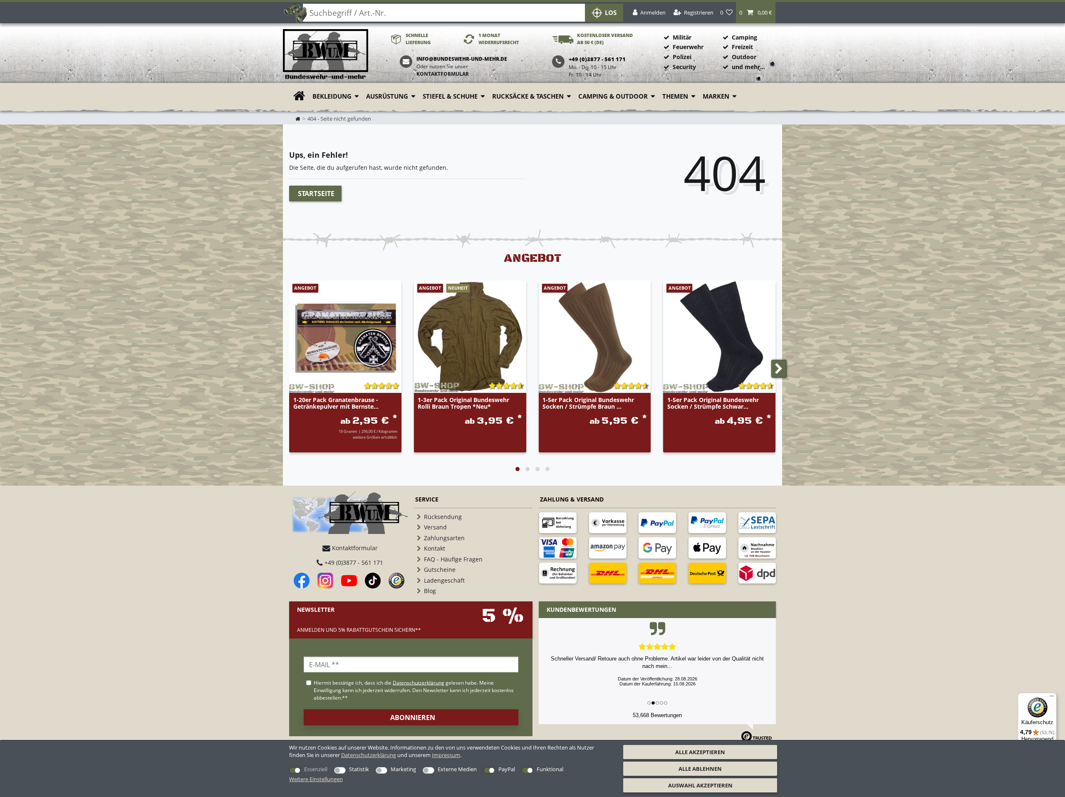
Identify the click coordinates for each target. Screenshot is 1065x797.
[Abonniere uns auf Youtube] (349, 580)
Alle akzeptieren (700, 752)
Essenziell (315, 769)
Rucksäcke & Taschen (528, 96)
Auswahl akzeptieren (700, 785)
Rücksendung (443, 517)
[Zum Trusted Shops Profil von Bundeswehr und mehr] (396, 580)
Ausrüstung (387, 96)
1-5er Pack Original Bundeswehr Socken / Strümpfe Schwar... (713, 403)
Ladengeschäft (444, 580)
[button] (755, 12)
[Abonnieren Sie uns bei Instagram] (325, 580)
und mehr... (748, 67)
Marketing (403, 769)
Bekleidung (332, 96)
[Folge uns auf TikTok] (373, 580)
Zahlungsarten (444, 538)
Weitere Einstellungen (316, 779)
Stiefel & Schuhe (450, 96)
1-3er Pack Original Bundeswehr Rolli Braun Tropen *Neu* (463, 403)
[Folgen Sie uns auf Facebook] (302, 580)
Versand (435, 527)
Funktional (550, 769)
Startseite (316, 193)
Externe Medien (457, 769)
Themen (675, 96)
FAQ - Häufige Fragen (453, 559)
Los (611, 12)
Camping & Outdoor (613, 96)
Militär (682, 37)
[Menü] (1052, 698)
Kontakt (434, 548)
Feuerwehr (688, 47)
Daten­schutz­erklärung (368, 755)
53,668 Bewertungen (657, 715)
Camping (744, 37)
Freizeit (742, 47)
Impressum (446, 755)
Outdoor (744, 57)
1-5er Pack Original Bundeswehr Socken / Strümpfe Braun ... (588, 403)
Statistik (359, 769)
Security (684, 67)
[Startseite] (325, 55)
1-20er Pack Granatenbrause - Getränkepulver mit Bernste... (336, 403)
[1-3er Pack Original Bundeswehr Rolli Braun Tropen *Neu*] (470, 337)
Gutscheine (440, 570)
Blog (430, 591)
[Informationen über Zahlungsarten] (558, 522)
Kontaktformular (442, 73)
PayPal (506, 769)
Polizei (682, 57)
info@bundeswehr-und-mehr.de (461, 58)
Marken (716, 96)
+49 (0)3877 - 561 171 (353, 562)
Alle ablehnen (700, 768)
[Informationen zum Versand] (608, 573)
